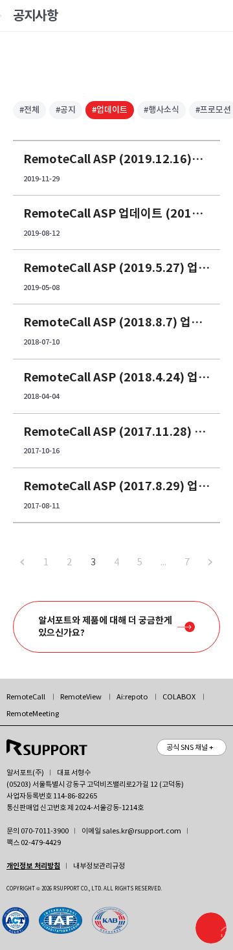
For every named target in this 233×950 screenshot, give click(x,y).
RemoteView (81, 696)
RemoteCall (25, 696)
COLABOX (178, 696)
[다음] (211, 562)
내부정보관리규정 (99, 865)
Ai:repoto (132, 696)
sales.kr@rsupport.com (141, 830)
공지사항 (35, 15)
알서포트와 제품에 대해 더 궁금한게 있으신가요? (105, 627)
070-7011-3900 (45, 830)
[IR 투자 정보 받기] (211, 928)
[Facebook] (65, 920)
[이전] (22, 562)
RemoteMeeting (32, 713)
